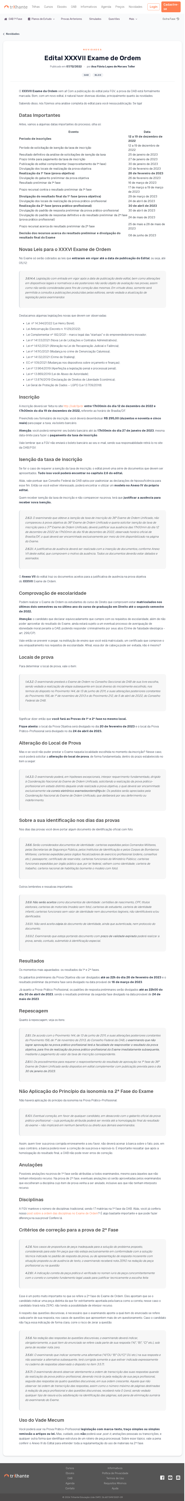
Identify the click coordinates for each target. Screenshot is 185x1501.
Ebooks (62, 6)
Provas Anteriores (71, 19)
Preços (119, 6)
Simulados (95, 19)
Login (154, 6)
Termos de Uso (115, 1478)
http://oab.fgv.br (74, 406)
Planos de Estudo (42, 19)
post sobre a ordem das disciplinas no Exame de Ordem (62, 1213)
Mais (131, 19)
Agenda (106, 6)
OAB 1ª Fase (15, 19)
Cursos (48, 6)
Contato (70, 1488)
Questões (114, 19)
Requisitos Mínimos (115, 1483)
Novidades (135, 6)
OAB (73, 6)
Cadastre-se (171, 7)
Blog (98, 75)
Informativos (89, 6)
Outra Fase (169, 19)
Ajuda (115, 1488)
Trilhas (36, 6)
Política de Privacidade (115, 1473)
